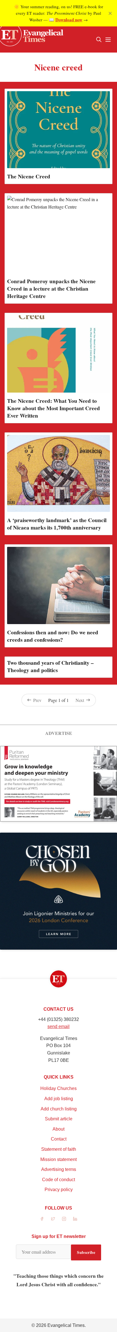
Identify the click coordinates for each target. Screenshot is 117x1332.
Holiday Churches (58, 1088)
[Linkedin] (75, 1218)
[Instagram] (64, 1218)
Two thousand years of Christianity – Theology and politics (50, 666)
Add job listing (58, 1098)
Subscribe (86, 1252)
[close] (110, 13)
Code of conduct (58, 1179)
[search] (98, 39)
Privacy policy (59, 1189)
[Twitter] (53, 1218)
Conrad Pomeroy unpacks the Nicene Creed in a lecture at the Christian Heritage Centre (51, 288)
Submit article (58, 1118)
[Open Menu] (107, 39)
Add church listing (59, 1108)
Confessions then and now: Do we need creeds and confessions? (52, 636)
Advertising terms (58, 1169)
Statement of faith (58, 1149)
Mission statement (58, 1159)
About (58, 1129)
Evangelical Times (66, 1325)
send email (58, 1026)
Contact (58, 1139)
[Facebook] (41, 1218)
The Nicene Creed (28, 176)
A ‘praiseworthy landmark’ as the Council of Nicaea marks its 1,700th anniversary (56, 523)
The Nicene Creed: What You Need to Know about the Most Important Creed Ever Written (53, 408)
